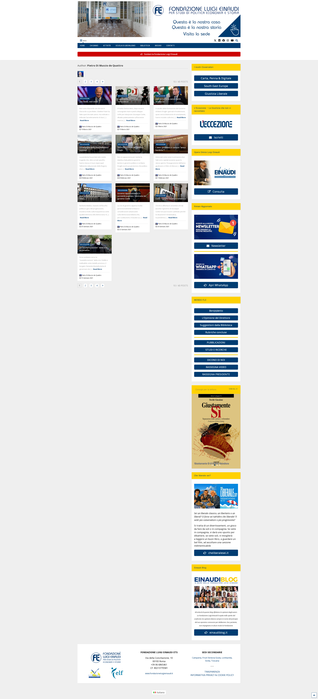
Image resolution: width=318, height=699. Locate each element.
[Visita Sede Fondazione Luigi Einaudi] (159, 36)
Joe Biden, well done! (88, 102)
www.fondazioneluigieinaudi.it (159, 673)
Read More (84, 120)
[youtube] (232, 40)
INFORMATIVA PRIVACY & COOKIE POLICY (212, 675)
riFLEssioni (84, 98)
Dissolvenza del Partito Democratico (127, 100)
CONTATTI (170, 46)
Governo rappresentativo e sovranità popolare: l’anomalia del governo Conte (131, 196)
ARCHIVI (158, 46)
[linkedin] (219, 40)
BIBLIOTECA (145, 46)
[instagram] (228, 40)
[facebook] (223, 40)
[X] (215, 40)
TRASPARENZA (212, 671)
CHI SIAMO (94, 46)
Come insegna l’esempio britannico (171, 199)
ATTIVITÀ (107, 46)
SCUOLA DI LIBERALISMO (125, 46)
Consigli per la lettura (205, 389)
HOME (82, 46)
